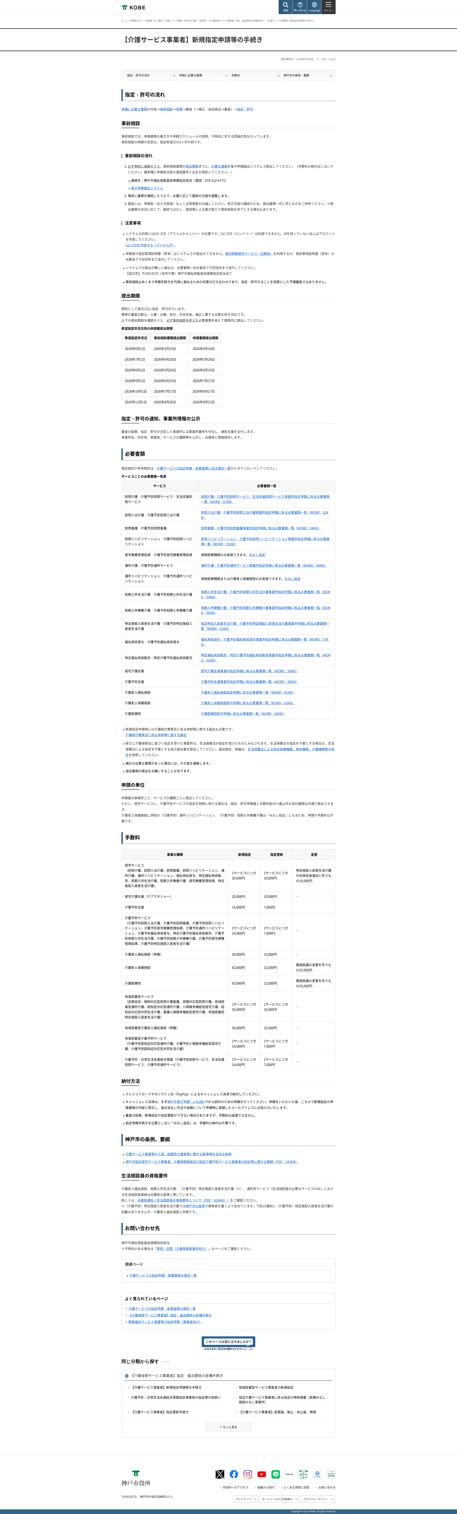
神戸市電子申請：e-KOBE (185, 1101)
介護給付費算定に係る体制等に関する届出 (156, 734)
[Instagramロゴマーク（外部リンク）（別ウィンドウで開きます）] (247, 1474)
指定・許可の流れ (138, 75)
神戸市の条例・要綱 (296, 75)
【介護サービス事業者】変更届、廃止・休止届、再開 (277, 1412)
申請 (179, 109)
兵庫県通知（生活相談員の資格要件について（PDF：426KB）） (183, 1200)
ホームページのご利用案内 (277, 1499)
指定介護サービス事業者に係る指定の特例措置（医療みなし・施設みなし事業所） (284, 1399)
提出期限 (192, 166)
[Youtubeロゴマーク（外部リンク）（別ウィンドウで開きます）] (261, 1474)
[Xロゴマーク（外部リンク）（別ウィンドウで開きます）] (220, 1474)
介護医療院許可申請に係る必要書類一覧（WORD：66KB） (243, 713)
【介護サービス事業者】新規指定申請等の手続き (166, 1387)
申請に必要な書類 (190, 75)
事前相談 (166, 109)
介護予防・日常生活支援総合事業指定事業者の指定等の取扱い (176, 1397)
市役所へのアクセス (235, 1487)
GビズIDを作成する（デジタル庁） (150, 245)
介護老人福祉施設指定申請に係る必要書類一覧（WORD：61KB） (248, 692)
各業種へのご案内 (153, 20)
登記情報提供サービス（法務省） (249, 253)
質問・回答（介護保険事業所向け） (182, 1248)
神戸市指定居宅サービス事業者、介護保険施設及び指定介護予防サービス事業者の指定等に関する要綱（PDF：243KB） (211, 1161)
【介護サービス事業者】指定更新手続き (160, 1412)
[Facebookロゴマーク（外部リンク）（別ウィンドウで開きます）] (234, 1474)
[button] (286, 7)
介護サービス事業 (173, 20)
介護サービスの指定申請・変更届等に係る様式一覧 (194, 468)
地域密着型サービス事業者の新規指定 (266, 1387)
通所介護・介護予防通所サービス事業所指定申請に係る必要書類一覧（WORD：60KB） (264, 565)
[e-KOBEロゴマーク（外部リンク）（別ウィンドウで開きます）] (317, 1474)
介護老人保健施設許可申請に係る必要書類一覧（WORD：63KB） (248, 702)
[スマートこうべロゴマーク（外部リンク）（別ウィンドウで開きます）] (303, 1474)
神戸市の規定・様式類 (195, 20)
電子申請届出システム (147, 188)
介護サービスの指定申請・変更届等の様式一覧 (163, 1275)
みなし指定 (257, 554)
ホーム (124, 20)
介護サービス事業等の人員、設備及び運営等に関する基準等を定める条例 (178, 1154)
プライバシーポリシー (315, 1499)
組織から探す (266, 1487)
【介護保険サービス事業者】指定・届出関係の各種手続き (236, 20)
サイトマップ (243, 1499)
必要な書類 (219, 166)
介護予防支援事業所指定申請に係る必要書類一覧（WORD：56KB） (249, 681)
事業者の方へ (136, 20)
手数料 (235, 75)
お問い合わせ (327, 1487)
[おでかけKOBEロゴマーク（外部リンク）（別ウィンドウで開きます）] (331, 1474)
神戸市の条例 (195, 1206)
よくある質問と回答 (296, 1487)
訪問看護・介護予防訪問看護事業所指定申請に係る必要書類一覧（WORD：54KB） (261, 528)
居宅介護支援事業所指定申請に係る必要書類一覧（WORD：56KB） (249, 671)
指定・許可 (245, 109)
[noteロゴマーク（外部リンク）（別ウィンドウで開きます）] (289, 1474)
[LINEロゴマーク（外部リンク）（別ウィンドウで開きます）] (275, 1474)
